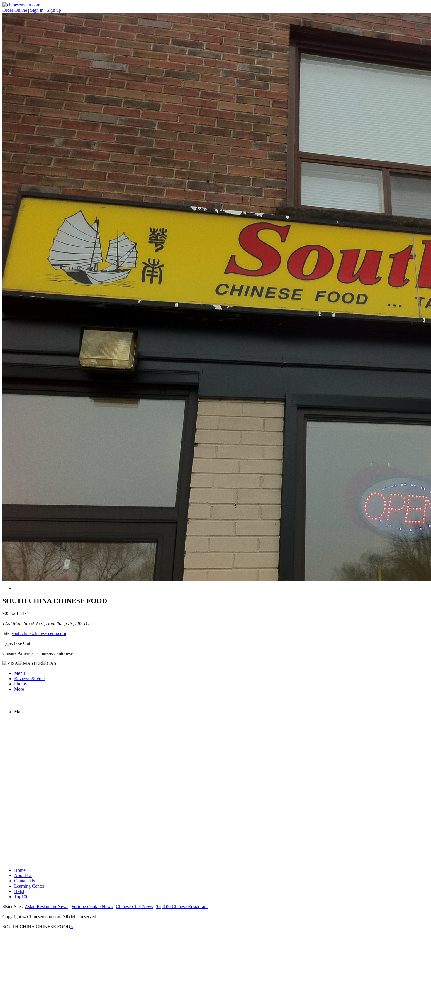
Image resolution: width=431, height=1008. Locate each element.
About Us (23, 875)
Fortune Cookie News (92, 906)
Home (20, 870)
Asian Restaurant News (46, 906)
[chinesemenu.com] (21, 4)
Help (18, 891)
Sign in (36, 10)
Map (18, 711)
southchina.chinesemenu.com (39, 633)
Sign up (54, 10)
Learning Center (29, 886)
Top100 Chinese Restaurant (182, 906)
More (19, 689)
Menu (19, 673)
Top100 (21, 896)
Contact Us (24, 880)
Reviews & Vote (29, 678)
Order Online (14, 10)
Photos (20, 683)
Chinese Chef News (134, 906)
